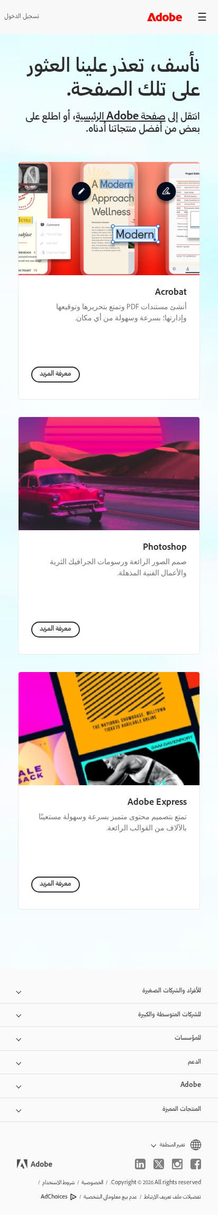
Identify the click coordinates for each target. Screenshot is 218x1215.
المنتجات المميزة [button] (181, 1109)
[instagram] (177, 1164)
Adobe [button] (190, 1086)
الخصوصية (92, 1182)
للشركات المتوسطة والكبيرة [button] (169, 1015)
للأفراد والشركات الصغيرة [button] (171, 991)
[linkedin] (140, 1164)
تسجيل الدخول (21, 17)
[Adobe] (164, 16)
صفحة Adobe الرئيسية (121, 117)
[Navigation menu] (202, 16)
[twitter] (158, 1164)
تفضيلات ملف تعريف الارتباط (172, 1197)
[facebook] (195, 1164)
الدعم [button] (194, 1062)
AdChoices (54, 1197)
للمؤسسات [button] (188, 1038)
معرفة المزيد (55, 374)
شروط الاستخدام (58, 1182)
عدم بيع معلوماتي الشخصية (110, 1197)
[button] (109, 1145)
